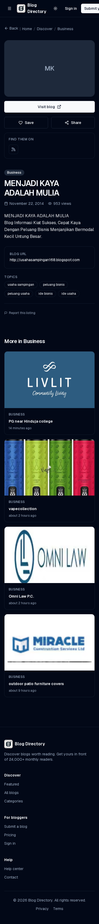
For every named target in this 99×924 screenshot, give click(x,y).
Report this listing (22, 313)
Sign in (71, 8)
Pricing (10, 835)
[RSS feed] (13, 149)
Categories (13, 801)
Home (27, 28)
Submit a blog (15, 826)
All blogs (11, 792)
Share (76, 122)
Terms (58, 908)
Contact (11, 877)
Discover (45, 28)
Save (29, 122)
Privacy (42, 908)
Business (65, 28)
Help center (13, 868)
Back (14, 28)
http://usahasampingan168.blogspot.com (45, 259)
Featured (11, 784)
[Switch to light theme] (55, 8)
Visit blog (46, 106)
